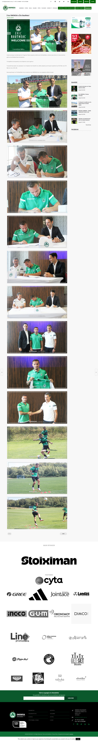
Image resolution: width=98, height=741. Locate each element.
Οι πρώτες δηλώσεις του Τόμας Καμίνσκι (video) (85, 87)
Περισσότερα (88, 124)
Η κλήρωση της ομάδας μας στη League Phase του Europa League (85, 103)
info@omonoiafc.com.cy (81, 717)
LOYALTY (80, 1)
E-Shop (92, 1)
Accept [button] (78, 739)
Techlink (71, 734)
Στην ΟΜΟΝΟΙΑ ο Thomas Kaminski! (84, 95)
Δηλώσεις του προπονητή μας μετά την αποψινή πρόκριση (84, 119)
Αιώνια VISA (73, 1)
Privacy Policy (55, 734)
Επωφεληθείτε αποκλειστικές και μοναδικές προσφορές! (49, 695)
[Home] (5, 8)
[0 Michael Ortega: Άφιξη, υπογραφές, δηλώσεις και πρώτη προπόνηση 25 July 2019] (1, 372)
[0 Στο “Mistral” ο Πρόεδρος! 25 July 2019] (97, 372)
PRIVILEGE (87, 1)
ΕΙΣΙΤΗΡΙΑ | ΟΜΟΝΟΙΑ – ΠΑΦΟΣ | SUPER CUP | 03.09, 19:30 (85, 111)
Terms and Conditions (46, 734)
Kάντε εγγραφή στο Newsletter (49, 693)
